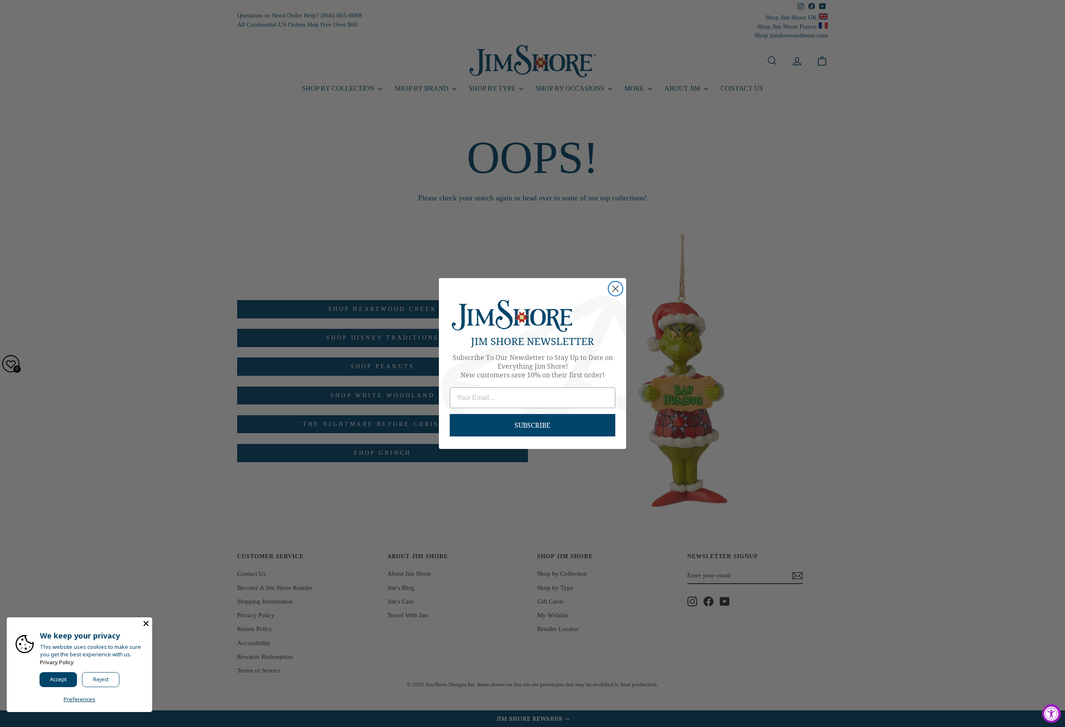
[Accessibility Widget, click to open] (1051, 713)
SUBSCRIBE (532, 425)
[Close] (146, 623)
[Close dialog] (615, 288)
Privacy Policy (57, 662)
